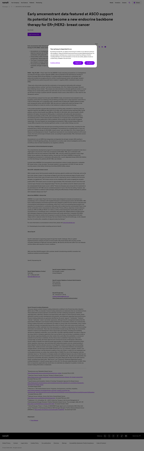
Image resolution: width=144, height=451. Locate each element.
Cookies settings (55, 62)
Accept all (89, 63)
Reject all (78, 63)
